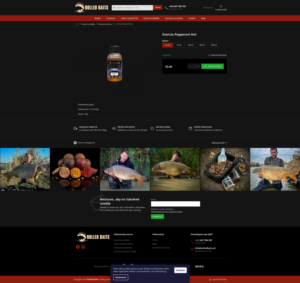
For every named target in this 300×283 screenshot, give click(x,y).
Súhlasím (180, 270)
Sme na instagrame (86, 142)
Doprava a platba (121, 240)
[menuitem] (98, 18)
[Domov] (76, 24)
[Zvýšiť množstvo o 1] (198, 66)
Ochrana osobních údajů (125, 251)
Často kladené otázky (123, 244)
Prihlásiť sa (157, 216)
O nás (154, 240)
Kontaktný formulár (161, 247)
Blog (154, 244)
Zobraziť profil (218, 142)
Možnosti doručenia (219, 55)
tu (166, 271)
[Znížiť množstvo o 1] (194, 66)
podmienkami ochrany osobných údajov (166, 211)
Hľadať (157, 7)
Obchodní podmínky (123, 247)
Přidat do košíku (214, 66)
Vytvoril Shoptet (219, 279)
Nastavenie (120, 277)
